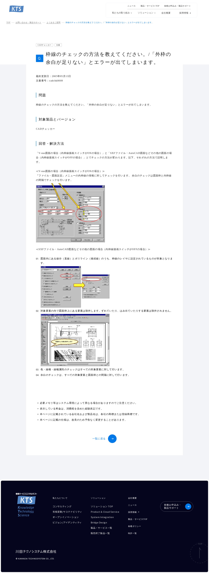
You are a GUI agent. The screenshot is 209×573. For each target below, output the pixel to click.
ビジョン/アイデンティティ (67, 522)
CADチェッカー (44, 45)
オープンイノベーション (66, 517)
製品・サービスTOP (137, 519)
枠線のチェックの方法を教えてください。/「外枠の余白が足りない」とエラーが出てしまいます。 (109, 22)
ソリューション (145, 13)
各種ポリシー (134, 526)
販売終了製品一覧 (100, 533)
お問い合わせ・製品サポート (28, 22)
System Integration (102, 517)
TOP (8, 22)
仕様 (58, 45)
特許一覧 (132, 533)
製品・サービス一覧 (101, 528)
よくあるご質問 (53, 22)
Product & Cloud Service (105, 512)
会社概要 (166, 13)
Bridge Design (99, 522)
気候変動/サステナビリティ (67, 512)
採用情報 (183, 13)
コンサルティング (62, 506)
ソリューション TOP (102, 506)
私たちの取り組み (121, 13)
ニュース (131, 6)
